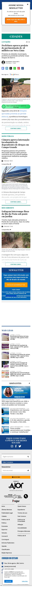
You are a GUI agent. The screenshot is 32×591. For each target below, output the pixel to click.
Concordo (8, 581)
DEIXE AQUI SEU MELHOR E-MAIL (16, 20)
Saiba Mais (25, 581)
